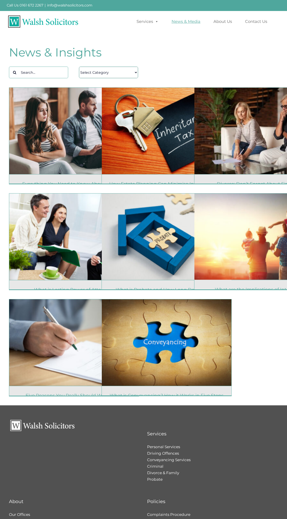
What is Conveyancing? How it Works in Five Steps (167, 395)
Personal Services (163, 447)
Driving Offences (163, 453)
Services (145, 21)
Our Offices (19, 514)
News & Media (186, 21)
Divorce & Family (163, 473)
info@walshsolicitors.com (69, 5)
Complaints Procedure (168, 514)
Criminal (155, 466)
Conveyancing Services (169, 460)
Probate (155, 479)
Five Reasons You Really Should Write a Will (74, 395)
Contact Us (256, 21)
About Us (222, 21)
